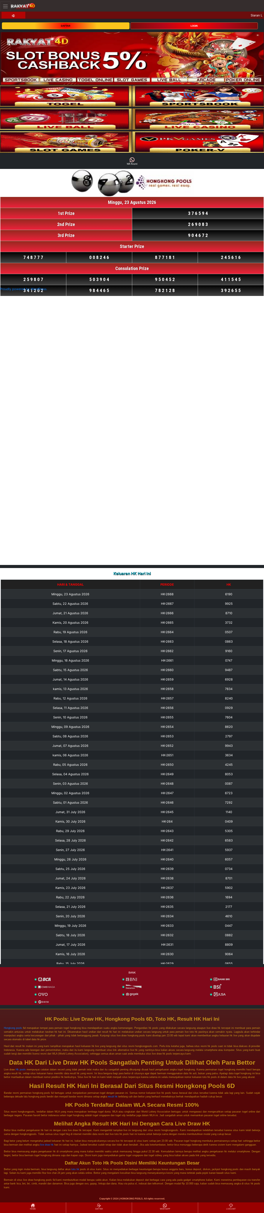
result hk (113, 1096)
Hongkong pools (13, 1027)
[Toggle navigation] (5, 6)
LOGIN (194, 26)
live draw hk (47, 1144)
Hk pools (21, 1069)
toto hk (75, 1169)
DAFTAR (65, 26)
